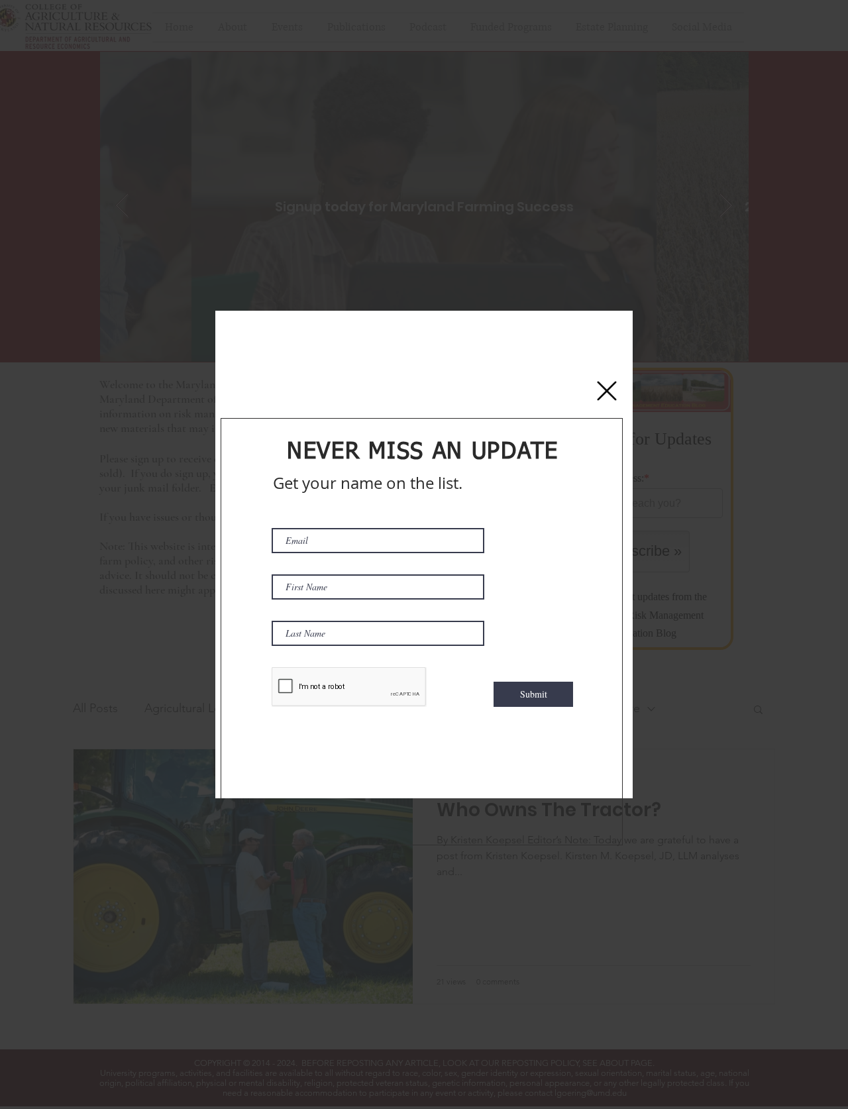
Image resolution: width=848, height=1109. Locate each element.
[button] (607, 391)
